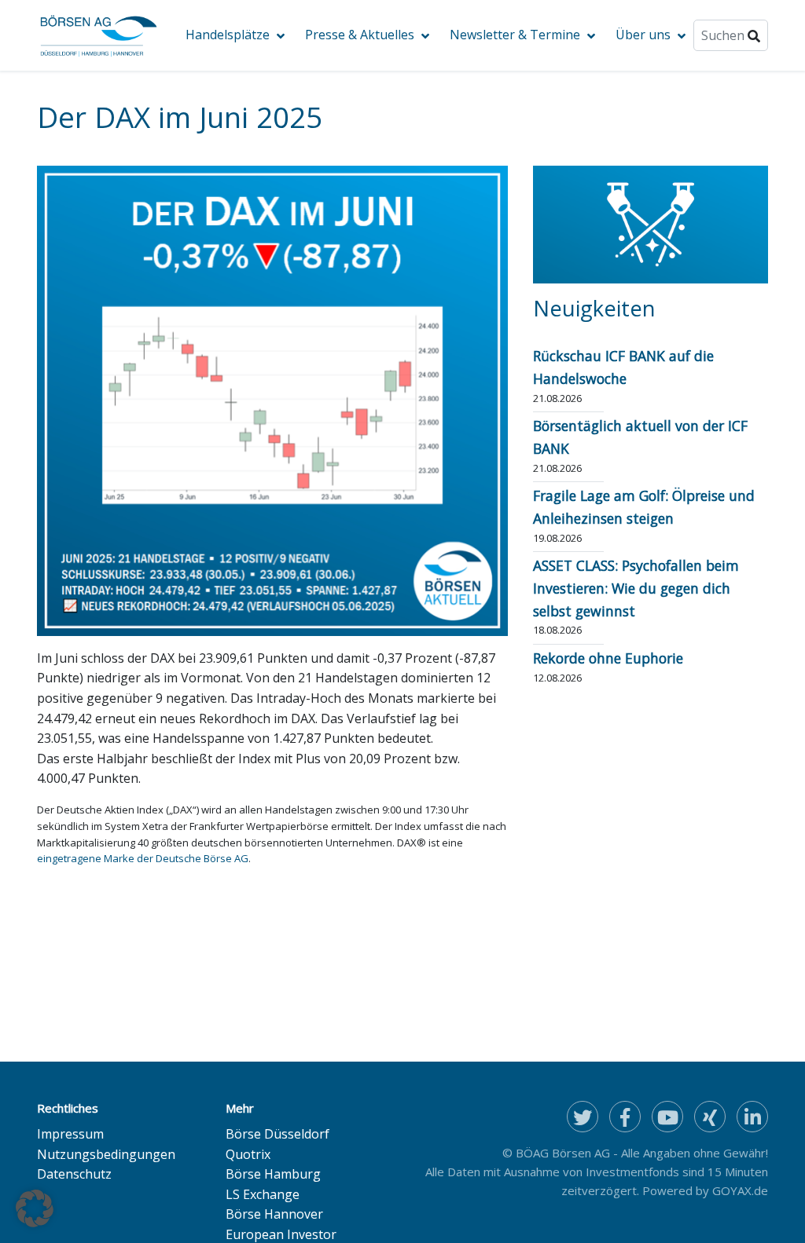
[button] (34, 1208)
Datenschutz (74, 1174)
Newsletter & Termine (515, 34)
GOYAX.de (740, 1190)
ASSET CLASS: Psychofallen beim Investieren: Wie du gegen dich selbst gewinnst (636, 588)
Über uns (643, 34)
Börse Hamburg (273, 1174)
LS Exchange (263, 1194)
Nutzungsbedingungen (106, 1154)
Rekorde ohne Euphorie (608, 658)
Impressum (70, 1133)
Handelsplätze (228, 34)
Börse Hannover (274, 1214)
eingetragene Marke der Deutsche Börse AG (142, 858)
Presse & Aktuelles (359, 34)
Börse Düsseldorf (277, 1133)
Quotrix (248, 1154)
